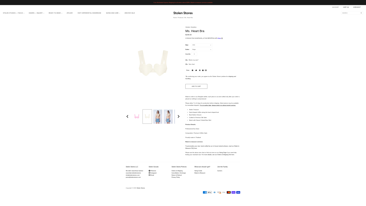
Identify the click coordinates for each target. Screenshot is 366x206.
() (346, 7)
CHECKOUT (357, 7)
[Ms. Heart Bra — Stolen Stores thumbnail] (147, 116)
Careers (219, 170)
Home (175, 17)
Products (180, 17)
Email (152, 175)
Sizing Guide (198, 170)
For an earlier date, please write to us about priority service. (218, 105)
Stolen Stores (141, 188)
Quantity (187, 54)
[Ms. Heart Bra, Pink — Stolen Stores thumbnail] (136, 116)
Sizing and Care (112, 13)
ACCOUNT (335, 7)
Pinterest (153, 170)
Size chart (192, 64)
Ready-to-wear (55, 13)
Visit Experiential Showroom (89, 13)
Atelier (70, 13)
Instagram (153, 173)
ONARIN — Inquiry (36, 13)
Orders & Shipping (177, 170)
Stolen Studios (190, 27)
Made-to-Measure (199, 173)
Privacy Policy (176, 177)
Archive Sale (130, 13)
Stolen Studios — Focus (13, 13)
